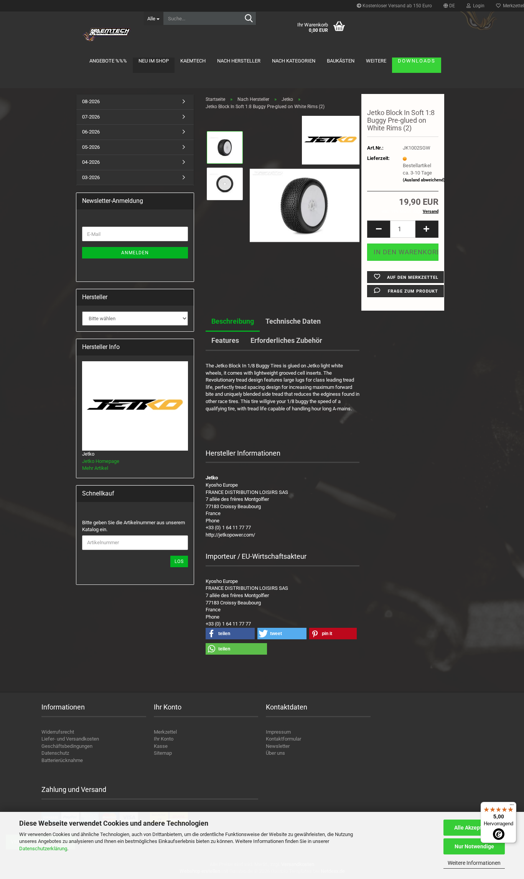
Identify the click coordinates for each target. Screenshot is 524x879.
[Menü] (511, 806)
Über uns (275, 753)
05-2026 (91, 147)
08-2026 (91, 101)
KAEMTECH (193, 61)
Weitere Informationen (474, 863)
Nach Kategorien (293, 61)
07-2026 (91, 117)
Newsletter (278, 746)
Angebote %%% (108, 61)
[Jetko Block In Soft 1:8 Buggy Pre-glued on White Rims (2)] (304, 202)
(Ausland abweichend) (424, 180)
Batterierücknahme (62, 760)
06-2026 (91, 132)
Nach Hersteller (238, 61)
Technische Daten (293, 321)
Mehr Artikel (95, 468)
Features (225, 340)
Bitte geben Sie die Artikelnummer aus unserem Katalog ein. (133, 526)
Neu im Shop (153, 61)
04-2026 (91, 162)
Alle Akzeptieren (474, 828)
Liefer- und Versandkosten (70, 739)
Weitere (376, 61)
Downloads (416, 61)
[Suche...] (249, 19)
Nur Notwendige (474, 846)
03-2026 (91, 177)
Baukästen (340, 61)
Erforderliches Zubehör (286, 340)
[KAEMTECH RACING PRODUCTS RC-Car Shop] (107, 35)
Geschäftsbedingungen (66, 746)
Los (179, 561)
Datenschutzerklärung (43, 848)
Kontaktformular (283, 739)
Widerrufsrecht (57, 732)
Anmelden (135, 252)
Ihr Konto (163, 739)
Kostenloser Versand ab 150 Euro (396, 5)
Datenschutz (55, 753)
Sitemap (163, 753)
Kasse (161, 746)
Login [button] (477, 5)
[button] (449, 6)
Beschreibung (232, 321)
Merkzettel (165, 732)
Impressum (278, 732)
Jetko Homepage (100, 461)
